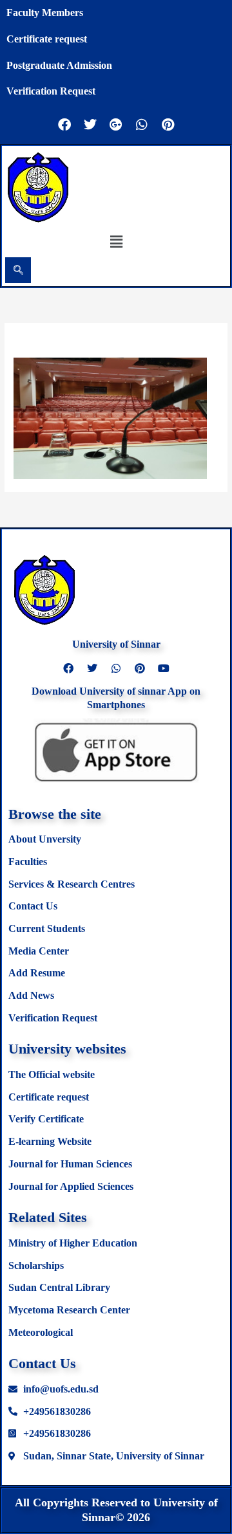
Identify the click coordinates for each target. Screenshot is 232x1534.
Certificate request (46, 38)
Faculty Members (44, 12)
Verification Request (50, 91)
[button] (116, 241)
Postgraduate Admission (59, 65)
